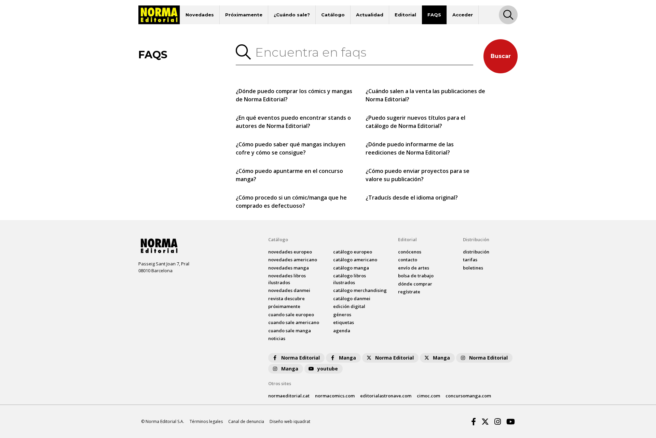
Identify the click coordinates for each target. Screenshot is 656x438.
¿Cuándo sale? (292, 14)
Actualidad (369, 14)
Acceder (462, 14)
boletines (473, 268)
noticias (276, 338)
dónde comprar (415, 284)
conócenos (409, 252)
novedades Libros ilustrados (287, 279)
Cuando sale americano (293, 322)
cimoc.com (428, 396)
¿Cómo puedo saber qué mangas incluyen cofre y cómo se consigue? (290, 148)
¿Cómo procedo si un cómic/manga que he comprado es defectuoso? (291, 201)
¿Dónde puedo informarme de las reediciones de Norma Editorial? (410, 148)
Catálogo (333, 14)
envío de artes (413, 268)
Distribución (476, 239)
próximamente (284, 306)
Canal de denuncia (246, 421)
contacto (407, 260)
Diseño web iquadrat (290, 421)
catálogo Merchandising (360, 290)
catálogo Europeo (352, 252)
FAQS (434, 14)
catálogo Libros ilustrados (349, 279)
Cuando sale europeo (291, 314)
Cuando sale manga (289, 330)
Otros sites (279, 383)
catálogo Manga (351, 268)
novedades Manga (288, 268)
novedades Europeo (290, 252)
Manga (347, 357)
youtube (327, 368)
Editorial (405, 14)
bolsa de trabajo (416, 276)
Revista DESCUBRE (286, 298)
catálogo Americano (355, 260)
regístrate (409, 292)
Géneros (342, 314)
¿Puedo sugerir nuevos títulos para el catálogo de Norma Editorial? (415, 122)
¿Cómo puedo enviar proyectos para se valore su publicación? (417, 175)
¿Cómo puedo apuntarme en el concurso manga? (289, 175)
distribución (476, 252)
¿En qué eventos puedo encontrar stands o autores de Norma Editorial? (293, 122)
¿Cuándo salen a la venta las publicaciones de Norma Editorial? (425, 95)
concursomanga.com (468, 396)
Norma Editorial (300, 357)
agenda (341, 330)
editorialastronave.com (385, 396)
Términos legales (206, 421)
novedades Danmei (289, 290)
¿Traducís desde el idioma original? (412, 197)
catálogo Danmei (351, 298)
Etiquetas (343, 322)
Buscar (501, 56)
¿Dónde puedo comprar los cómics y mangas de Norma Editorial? (294, 95)
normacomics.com (335, 396)
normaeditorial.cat (289, 396)
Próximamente (243, 14)
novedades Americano (292, 260)
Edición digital (349, 306)
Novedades (200, 14)
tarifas (470, 260)
